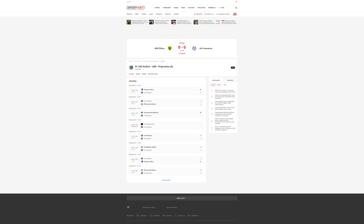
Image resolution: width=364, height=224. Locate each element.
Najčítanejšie (216, 80)
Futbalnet (167, 8)
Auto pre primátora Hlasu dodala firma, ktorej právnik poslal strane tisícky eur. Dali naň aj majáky (229, 22)
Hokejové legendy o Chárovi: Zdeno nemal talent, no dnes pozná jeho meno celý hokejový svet (139, 22)
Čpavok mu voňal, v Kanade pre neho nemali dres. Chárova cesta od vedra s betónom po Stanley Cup (162, 22)
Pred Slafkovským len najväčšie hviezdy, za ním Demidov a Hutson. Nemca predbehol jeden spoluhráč (184, 22)
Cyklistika (201, 8)
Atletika (191, 8)
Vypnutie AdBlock (171, 207)
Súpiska (144, 74)
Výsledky (131, 74)
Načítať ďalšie (166, 180)
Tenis (183, 8)
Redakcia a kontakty (149, 207)
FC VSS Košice (137, 61)
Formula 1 (212, 8)
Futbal (157, 8)
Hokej (176, 8)
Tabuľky (138, 74)
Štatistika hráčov (153, 74)
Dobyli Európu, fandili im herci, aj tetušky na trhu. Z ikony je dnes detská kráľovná (207, 22)
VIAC (222, 8)
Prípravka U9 (132, 108)
